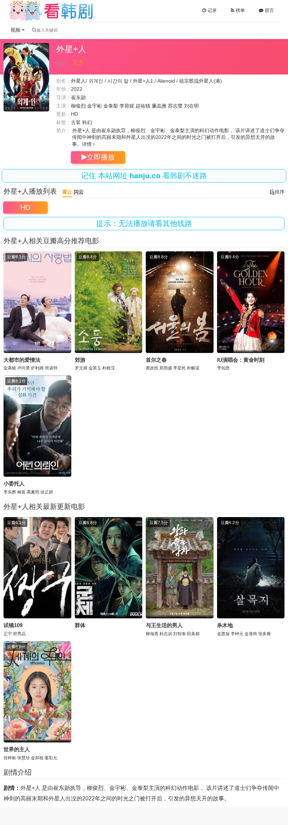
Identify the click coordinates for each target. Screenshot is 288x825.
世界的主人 (17, 749)
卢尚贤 (23, 368)
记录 (211, 10)
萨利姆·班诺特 (44, 368)
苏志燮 (175, 106)
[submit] (34, 30)
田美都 (193, 633)
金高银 (10, 368)
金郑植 (37, 757)
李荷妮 (126, 106)
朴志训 (165, 633)
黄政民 (152, 368)
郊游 (80, 360)
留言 (268, 10)
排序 (279, 192)
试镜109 (13, 625)
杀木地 (225, 625)
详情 (87, 144)
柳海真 (152, 633)
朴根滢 (108, 368)
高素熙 (33, 492)
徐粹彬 (10, 757)
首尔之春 (156, 360)
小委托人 (14, 483)
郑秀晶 (19, 633)
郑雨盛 (165, 368)
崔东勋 (78, 97)
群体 (80, 625)
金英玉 (95, 368)
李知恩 (223, 368)
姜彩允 (51, 757)
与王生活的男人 (164, 625)
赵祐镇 (143, 106)
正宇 (8, 633)
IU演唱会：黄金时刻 (240, 360)
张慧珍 (23, 757)
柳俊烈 (78, 106)
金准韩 (250, 633)
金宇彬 (94, 106)
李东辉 (10, 492)
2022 (76, 89)
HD (25, 207)
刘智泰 (179, 633)
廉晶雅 (159, 106)
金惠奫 (223, 633)
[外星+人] (26, 77)
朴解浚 (193, 368)
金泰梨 (110, 106)
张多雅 (264, 633)
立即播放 (101, 157)
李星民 (179, 368)
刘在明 (191, 106)
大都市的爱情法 (22, 360)
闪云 (79, 192)
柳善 (21, 492)
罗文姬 (81, 368)
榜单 (239, 10)
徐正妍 (46, 492)
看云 (67, 192)
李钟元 (237, 633)
